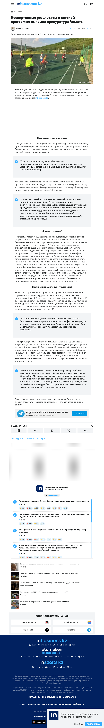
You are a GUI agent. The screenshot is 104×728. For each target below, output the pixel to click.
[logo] (48, 4)
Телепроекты (49, 704)
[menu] (12, 4)
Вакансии (65, 704)
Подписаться (93, 724)
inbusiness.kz (41, 98)
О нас (23, 704)
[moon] (85, 4)
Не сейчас (78, 724)
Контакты (34, 704)
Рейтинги (78, 704)
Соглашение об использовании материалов (52, 697)
